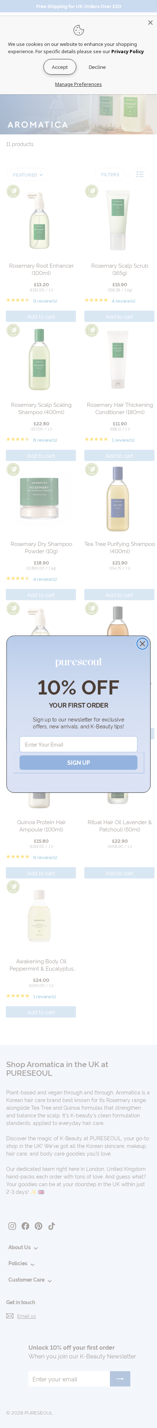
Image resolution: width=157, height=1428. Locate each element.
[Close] (150, 22)
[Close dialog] (142, 643)
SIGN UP (78, 762)
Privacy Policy (127, 51)
